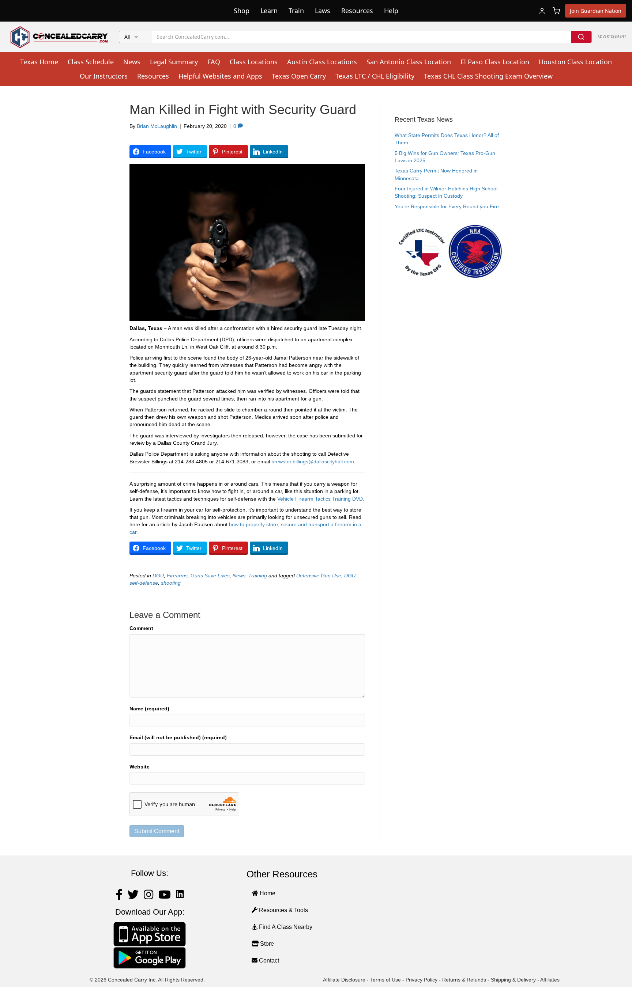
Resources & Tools (282, 910)
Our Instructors (104, 76)
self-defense (143, 583)
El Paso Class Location (494, 61)
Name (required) (149, 708)
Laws (322, 10)
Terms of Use (385, 980)
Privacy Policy (421, 980)
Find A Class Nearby (284, 927)
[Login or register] (542, 11)
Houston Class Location (575, 61)
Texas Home (39, 61)
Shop (241, 10)
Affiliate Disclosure (344, 980)
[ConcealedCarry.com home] (59, 37)
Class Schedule (91, 61)
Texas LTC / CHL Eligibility (374, 76)
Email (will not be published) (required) (178, 737)
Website (139, 767)
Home (266, 893)
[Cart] (556, 11)
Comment (141, 628)
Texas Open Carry (299, 76)
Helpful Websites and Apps (220, 76)
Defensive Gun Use (318, 575)
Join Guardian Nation (595, 10)
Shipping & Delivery (513, 980)
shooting (171, 583)
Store (266, 944)
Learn (269, 10)
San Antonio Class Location (408, 61)
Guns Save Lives (210, 575)
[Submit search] (581, 37)
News (131, 61)
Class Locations (254, 61)
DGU (158, 575)
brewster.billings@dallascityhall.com (312, 461)
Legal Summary (174, 61)
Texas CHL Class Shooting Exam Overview (488, 76)
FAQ (213, 61)
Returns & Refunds (464, 980)
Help (391, 10)
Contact (268, 960)
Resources (357, 10)
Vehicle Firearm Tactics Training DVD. (320, 499)
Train (296, 10)
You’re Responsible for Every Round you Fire (447, 206)
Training (257, 575)
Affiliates (550, 980)
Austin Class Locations (322, 61)
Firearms (177, 575)
